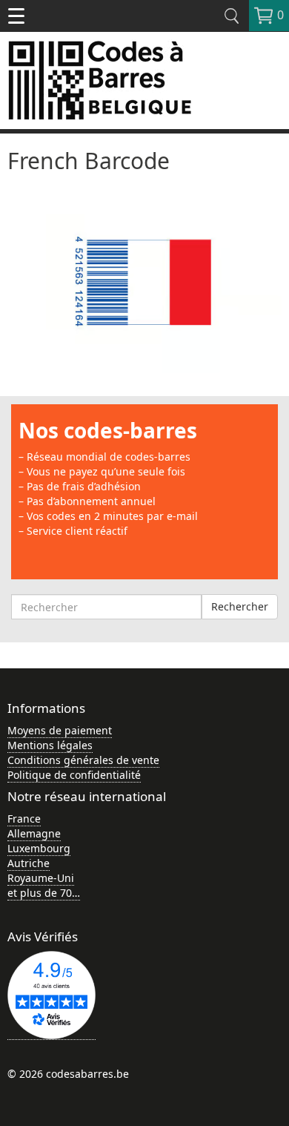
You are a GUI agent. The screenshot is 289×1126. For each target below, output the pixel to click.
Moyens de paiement (59, 730)
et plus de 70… (43, 893)
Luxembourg (38, 848)
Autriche (28, 863)
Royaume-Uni (40, 878)
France (24, 818)
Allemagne (34, 833)
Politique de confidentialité (74, 775)
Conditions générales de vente (83, 760)
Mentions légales (50, 745)
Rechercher (239, 606)
